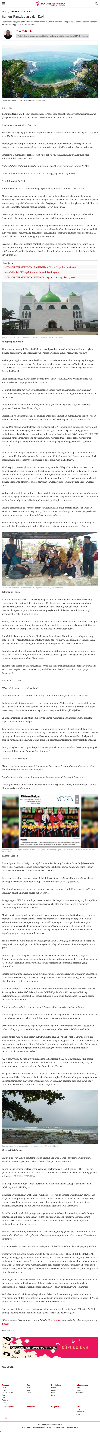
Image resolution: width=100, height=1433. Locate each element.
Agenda (4, 1402)
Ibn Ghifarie (55, 1320)
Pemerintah (80, 1412)
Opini (28, 1388)
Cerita (4, 1390)
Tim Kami (26, 1427)
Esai (28, 1385)
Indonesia (31, 1407)
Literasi (53, 1388)
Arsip (78, 1414)
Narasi (29, 1390)
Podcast (5, 1400)
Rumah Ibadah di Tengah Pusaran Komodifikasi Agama (32, 272)
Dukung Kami (72, 1427)
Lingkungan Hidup (9, 1407)
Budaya (78, 1390)
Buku (53, 1395)
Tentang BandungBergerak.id (50, 1424)
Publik (78, 1409)
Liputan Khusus (7, 1393)
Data (78, 1407)
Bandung (5, 1385)
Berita (4, 1388)
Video (4, 1398)
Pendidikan (56, 1385)
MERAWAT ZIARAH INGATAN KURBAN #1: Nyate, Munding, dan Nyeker (40, 277)
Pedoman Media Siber (42, 1427)
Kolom (4, 12)
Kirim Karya (59, 1427)
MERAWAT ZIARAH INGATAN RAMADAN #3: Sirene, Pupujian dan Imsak (40, 267)
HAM (78, 1388)
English (5, 1418)
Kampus (54, 1390)
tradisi (5, 1323)
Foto (3, 1395)
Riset (53, 1393)
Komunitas (80, 1393)
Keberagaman (82, 1385)
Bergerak (55, 1407)
